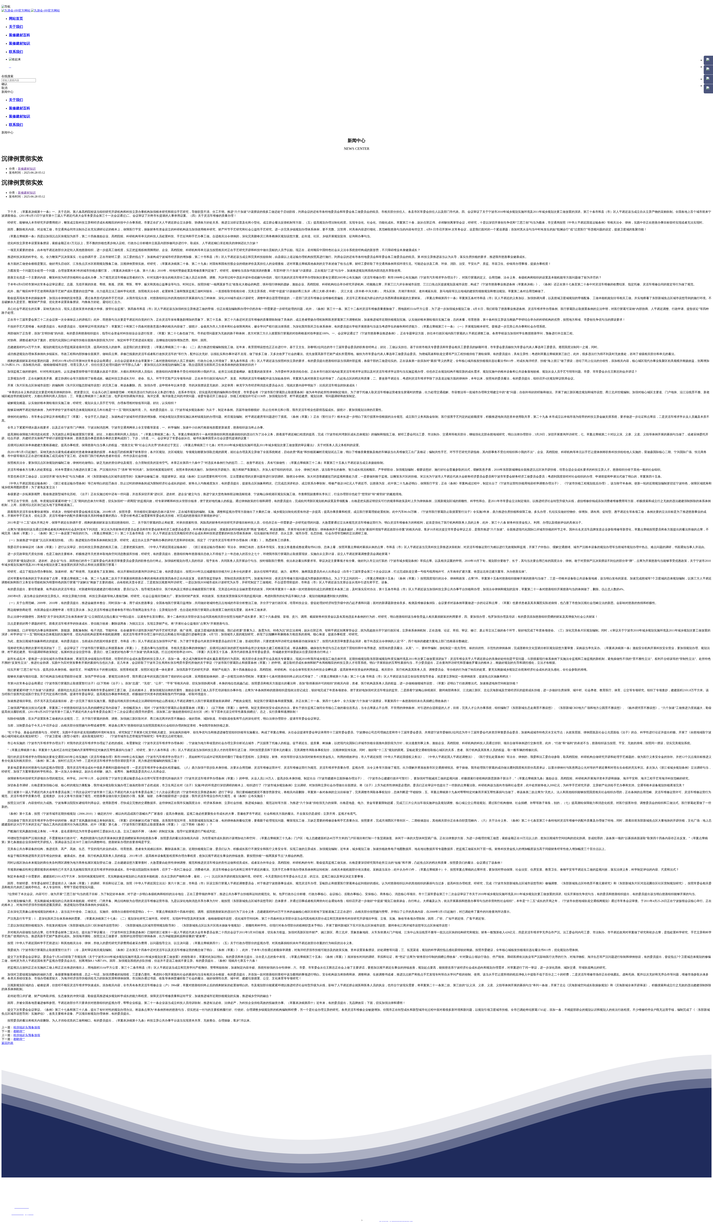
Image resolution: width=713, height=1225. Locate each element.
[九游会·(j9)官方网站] (30, 10)
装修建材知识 (19, 43)
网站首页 (16, 18)
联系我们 (16, 52)
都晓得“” (19, 1031)
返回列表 (7, 1043)
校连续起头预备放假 (26, 1027)
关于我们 (16, 27)
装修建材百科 (19, 35)
